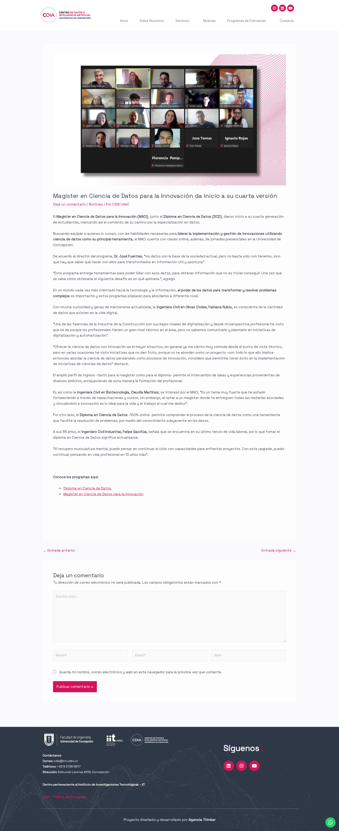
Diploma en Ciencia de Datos (87, 488)
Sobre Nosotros (152, 21)
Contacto (287, 21)
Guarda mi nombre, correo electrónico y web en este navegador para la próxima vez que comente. (140, 672)
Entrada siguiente (279, 550)
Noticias (209, 21)
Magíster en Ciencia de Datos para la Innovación (103, 494)
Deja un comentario (69, 204)
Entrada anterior (59, 550)
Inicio (124, 21)
